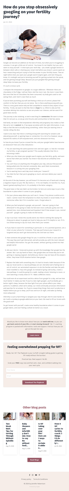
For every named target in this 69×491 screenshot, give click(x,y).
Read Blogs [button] (34, 460)
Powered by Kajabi (34, 486)
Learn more (34, 335)
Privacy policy (26, 479)
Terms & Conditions (40, 479)
